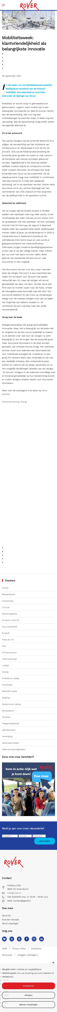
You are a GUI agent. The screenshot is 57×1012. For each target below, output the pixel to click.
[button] (3, 5)
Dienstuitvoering (10, 401)
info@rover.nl (14, 893)
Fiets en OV (8, 639)
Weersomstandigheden (13, 749)
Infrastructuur (9, 652)
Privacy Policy (19, 948)
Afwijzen (28, 995)
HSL (4, 646)
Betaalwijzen (8, 594)
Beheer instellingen (28, 1004)
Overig (23, 401)
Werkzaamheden (10, 743)
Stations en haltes (11, 704)
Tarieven (6, 717)
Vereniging (7, 736)
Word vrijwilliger (10, 923)
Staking (6, 697)
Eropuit (6, 633)
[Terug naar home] (29, 5)
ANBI (4, 948)
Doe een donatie (10, 919)
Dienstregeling (9, 613)
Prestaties (7, 685)
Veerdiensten (8, 730)
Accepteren (28, 986)
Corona (6, 607)
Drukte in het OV (10, 620)
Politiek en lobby (10, 678)
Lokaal (5, 665)
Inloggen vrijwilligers (27, 955)
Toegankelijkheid (10, 723)
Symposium (8, 710)
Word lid (6, 915)
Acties (5, 588)
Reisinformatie (9, 691)
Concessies (7, 601)
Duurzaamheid (9, 626)
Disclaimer (36, 948)
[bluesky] (4, 939)
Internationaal (9, 659)
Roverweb (7, 955)
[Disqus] (28, 441)
